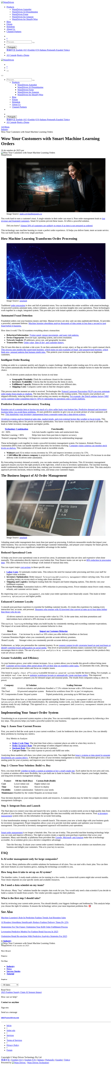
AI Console (12, 55)
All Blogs (5, 127)
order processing (18, 305)
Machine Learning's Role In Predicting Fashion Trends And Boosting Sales (33, 917)
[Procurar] (33, 42)
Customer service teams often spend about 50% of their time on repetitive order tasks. (42, 666)
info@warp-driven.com (10, 1018)
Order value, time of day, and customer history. (44, 342)
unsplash (23, 301)
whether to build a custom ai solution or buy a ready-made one (48, 771)
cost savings (25, 567)
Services (10, 1035)
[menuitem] (10, 7)
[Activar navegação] (8, 70)
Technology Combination (16, 429)
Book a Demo (23, 55)
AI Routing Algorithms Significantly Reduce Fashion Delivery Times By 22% (34, 922)
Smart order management (12, 832)
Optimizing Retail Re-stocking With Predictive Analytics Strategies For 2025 (34, 936)
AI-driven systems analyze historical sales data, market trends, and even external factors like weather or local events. (51, 419)
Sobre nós (11, 1030)
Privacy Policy (13, 1045)
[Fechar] (2, 75)
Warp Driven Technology (38, 1062)
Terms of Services (14, 1040)
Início (9, 1025)
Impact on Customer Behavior (54, 631)
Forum (9, 1050)
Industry (4, 129)
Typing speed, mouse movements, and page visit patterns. (54, 335)
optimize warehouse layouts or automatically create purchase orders (59, 675)
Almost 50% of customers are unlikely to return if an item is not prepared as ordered (56, 225)
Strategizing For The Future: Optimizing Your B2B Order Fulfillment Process (34, 927)
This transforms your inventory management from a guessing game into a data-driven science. (45, 414)
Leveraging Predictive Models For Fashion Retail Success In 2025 (29, 931)
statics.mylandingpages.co (31, 214)
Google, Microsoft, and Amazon (69, 837)
